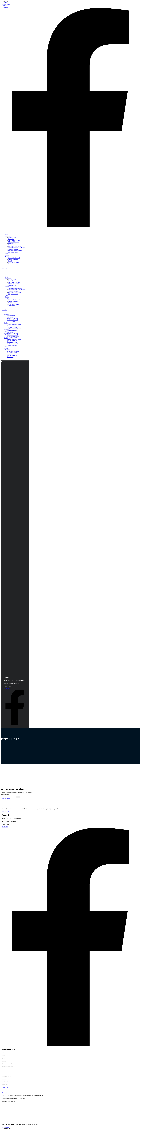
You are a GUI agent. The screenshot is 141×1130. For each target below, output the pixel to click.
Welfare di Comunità (7, 1064)
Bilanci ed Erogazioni (7, 1066)
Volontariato (5, 1084)
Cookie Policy (5, 1087)
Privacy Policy (5, 1093)
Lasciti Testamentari (7, 1081)
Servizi (3, 1055)
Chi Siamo (4, 1052)
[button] (70, 268)
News (3, 1058)
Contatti (4, 1061)
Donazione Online (6, 1076)
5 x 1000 (4, 1079)
